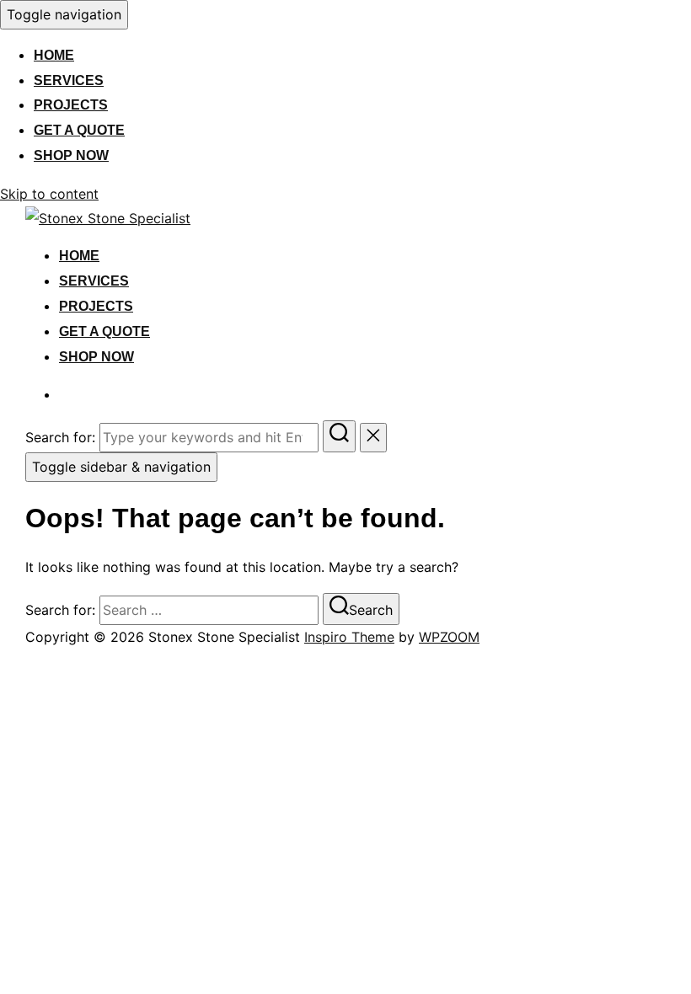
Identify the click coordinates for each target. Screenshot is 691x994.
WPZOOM (449, 636)
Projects (71, 105)
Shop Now (71, 155)
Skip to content (49, 193)
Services (69, 80)
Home (54, 55)
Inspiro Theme (349, 636)
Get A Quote (79, 130)
